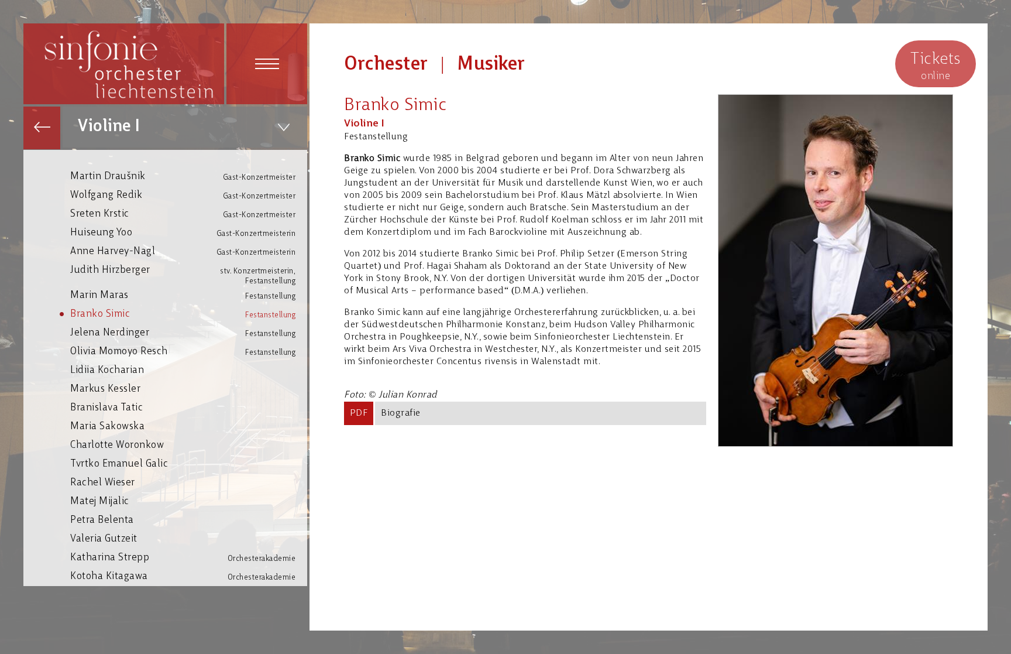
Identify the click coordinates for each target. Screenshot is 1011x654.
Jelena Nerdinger (182, 333)
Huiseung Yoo (182, 233)
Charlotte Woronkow (117, 445)
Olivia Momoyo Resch (182, 352)
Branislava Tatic (106, 408)
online (935, 66)
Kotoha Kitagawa (182, 576)
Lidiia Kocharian (107, 370)
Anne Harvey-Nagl (182, 251)
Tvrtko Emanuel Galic (119, 464)
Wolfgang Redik (182, 195)
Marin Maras (182, 295)
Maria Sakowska (107, 427)
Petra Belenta (102, 520)
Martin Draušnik (182, 177)
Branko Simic (182, 314)
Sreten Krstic (182, 214)
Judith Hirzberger (182, 272)
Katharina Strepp (182, 558)
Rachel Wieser (102, 483)
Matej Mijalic (99, 501)
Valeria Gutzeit (103, 539)
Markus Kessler (105, 389)
